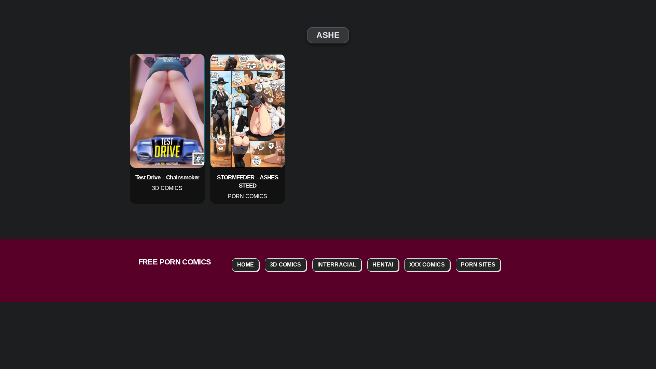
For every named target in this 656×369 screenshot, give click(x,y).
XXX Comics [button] (427, 265)
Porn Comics (247, 197)
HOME (245, 265)
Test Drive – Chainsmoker (167, 177)
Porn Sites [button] (478, 265)
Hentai (383, 265)
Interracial (336, 265)
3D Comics (167, 188)
